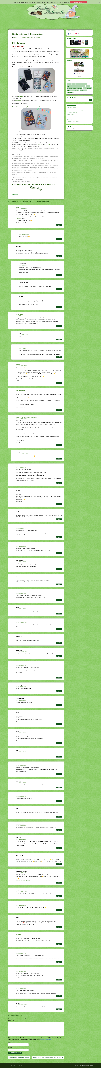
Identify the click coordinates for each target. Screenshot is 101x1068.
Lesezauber (70, 119)
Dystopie (69, 84)
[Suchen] (90, 100)
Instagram (18, 100)
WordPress (90, 1065)
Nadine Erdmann (20, 314)
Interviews (57, 24)
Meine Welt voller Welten (73, 121)
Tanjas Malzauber (20, 390)
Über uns (72, 24)
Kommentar (11, 1020)
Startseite (30, 24)
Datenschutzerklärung (80, 2)
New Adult (69, 88)
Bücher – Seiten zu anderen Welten (75, 110)
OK (71, 2)
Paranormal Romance (77, 88)
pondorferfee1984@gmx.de (24, 880)
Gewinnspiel (37, 37)
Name (9, 1042)
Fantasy (77, 84)
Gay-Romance (83, 84)
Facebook (20, 96)
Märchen (88, 86)
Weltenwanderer (71, 109)
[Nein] (99, 2)
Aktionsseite (19, 218)
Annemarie (18, 934)
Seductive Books (71, 114)
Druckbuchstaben (71, 107)
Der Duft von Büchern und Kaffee (75, 116)
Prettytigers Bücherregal (73, 117)
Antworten (58, 225)
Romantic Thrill (70, 90)
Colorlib (81, 1065)
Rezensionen (38, 24)
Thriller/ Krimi (70, 92)
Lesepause (65, 24)
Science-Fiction (83, 90)
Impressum (79, 24)
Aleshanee (18, 207)
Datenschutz (87, 24)
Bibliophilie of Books (72, 112)
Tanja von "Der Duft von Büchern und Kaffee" (27, 417)
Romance (89, 88)
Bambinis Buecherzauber (27, 37)
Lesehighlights (49, 24)
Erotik (73, 84)
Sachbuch (77, 90)
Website (10, 1047)
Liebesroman (82, 86)
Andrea (18, 364)
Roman (84, 88)
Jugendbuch (69, 86)
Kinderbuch (75, 86)
